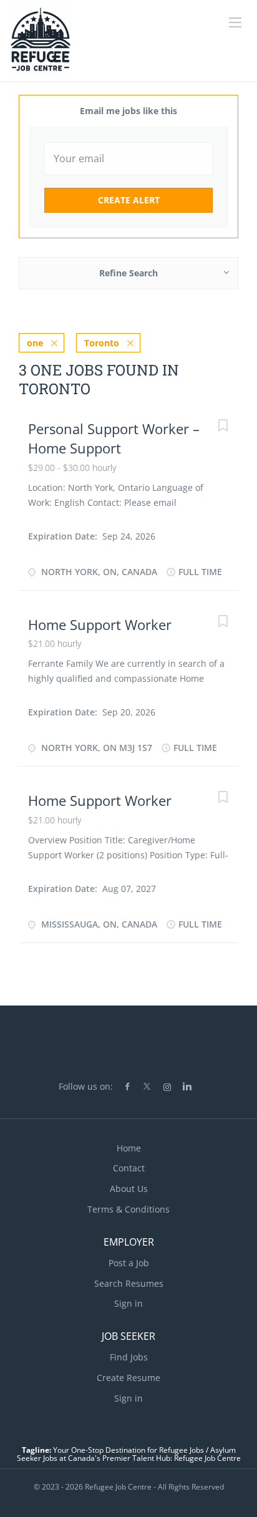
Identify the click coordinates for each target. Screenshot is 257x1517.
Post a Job (129, 1263)
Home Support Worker (100, 624)
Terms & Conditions (128, 1209)
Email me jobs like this (128, 111)
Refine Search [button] (128, 273)
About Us (129, 1189)
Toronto (101, 343)
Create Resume (128, 1378)
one (35, 343)
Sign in (128, 1303)
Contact (129, 1168)
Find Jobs (129, 1357)
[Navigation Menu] (235, 22)
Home (129, 1148)
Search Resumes (128, 1283)
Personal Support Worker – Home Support (114, 438)
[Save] (222, 427)
